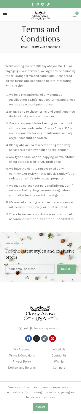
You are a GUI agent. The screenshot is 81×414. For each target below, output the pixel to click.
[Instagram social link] (37, 4)
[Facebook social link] (32, 4)
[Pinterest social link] (43, 4)
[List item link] (40, 328)
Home (24, 47)
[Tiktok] (44, 338)
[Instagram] (36, 338)
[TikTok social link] (48, 4)
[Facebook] (28, 338)
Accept (40, 406)
